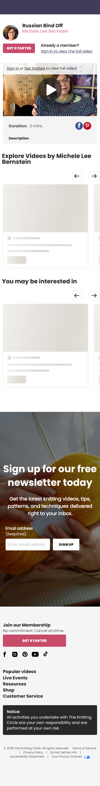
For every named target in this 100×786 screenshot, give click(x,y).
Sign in (13, 68)
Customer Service (23, 696)
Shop (8, 690)
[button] (66, 48)
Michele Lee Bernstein (45, 31)
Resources (14, 684)
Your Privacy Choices (66, 757)
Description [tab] (19, 138)
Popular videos (19, 672)
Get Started (35, 68)
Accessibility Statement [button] (27, 757)
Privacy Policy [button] (33, 753)
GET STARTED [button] (19, 48)
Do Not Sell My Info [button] (63, 753)
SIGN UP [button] (66, 544)
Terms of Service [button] (84, 748)
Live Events (15, 678)
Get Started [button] (34, 640)
